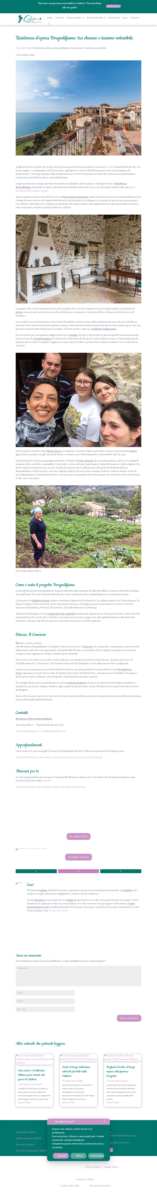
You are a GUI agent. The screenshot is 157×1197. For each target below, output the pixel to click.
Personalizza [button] (97, 1155)
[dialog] (78, 1140)
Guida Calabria (73, 18)
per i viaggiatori (94, 18)
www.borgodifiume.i (27, 731)
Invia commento (129, 1018)
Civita (110, 167)
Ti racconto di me (58, 910)
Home (49, 18)
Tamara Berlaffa (70, 1185)
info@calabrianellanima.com (120, 1135)
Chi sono (59, 18)
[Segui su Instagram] (111, 1150)
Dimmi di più (113, 6)
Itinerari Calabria (25, 1144)
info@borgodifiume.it (53, 731)
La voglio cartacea (78, 857)
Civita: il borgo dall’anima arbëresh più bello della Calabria (76, 1071)
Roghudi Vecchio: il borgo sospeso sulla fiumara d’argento (120, 1071)
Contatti (134, 18)
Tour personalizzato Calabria (31, 1150)
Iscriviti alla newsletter (116, 1142)
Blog (125, 18)
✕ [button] (104, 1122)
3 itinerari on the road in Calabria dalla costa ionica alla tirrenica (51, 787)
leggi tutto (24, 1102)
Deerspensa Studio (99, 1185)
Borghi (39, 1084)
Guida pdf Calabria (26, 1132)
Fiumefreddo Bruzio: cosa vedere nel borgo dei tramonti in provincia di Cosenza (59, 757)
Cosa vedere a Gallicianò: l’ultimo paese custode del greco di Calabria (31, 1074)
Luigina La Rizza (85, 1179)
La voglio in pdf (78, 836)
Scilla (48, 780)
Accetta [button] (62, 1155)
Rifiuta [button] (79, 1155)
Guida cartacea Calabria (29, 1138)
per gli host (114, 18)
